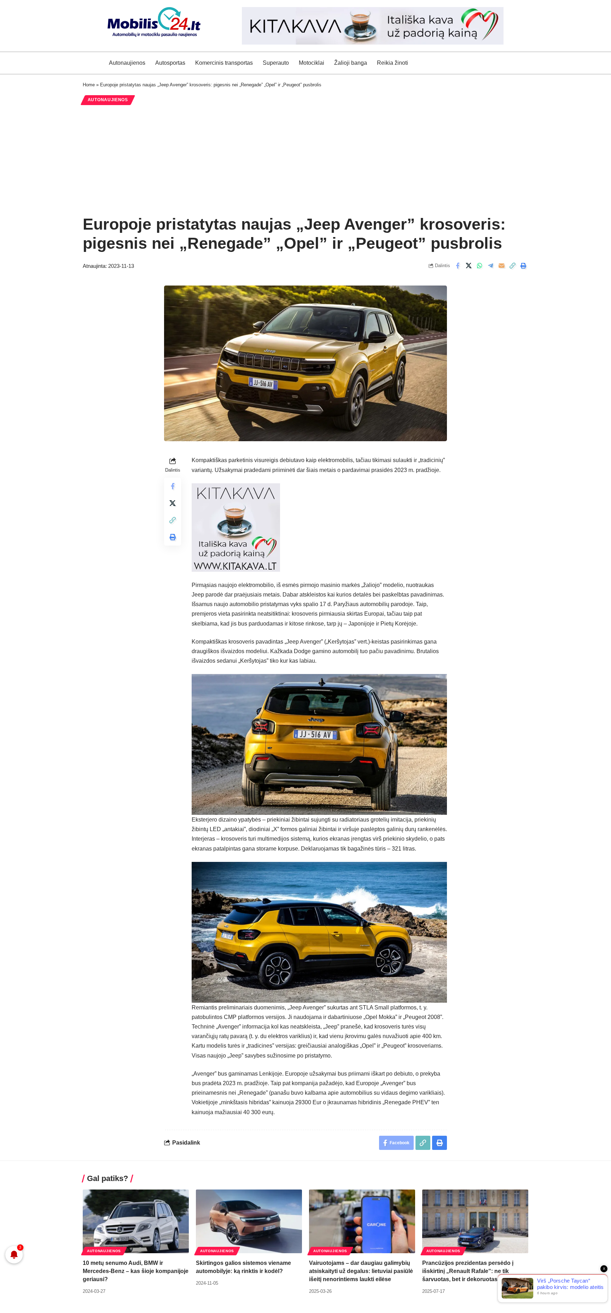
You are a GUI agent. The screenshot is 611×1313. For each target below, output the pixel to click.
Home (89, 84)
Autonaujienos (108, 100)
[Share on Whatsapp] (479, 265)
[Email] (501, 265)
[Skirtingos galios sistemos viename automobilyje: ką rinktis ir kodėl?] (249, 1221)
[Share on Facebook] (457, 265)
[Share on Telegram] (490, 265)
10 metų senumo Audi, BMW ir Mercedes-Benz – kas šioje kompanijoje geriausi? (135, 1271)
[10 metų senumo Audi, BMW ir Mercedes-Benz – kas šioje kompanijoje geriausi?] (136, 1221)
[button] (512, 265)
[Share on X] (468, 265)
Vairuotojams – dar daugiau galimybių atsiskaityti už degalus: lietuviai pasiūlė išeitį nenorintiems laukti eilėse (361, 1271)
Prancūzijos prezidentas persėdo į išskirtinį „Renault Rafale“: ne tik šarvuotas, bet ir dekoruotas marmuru (472, 1271)
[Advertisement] (305, 159)
